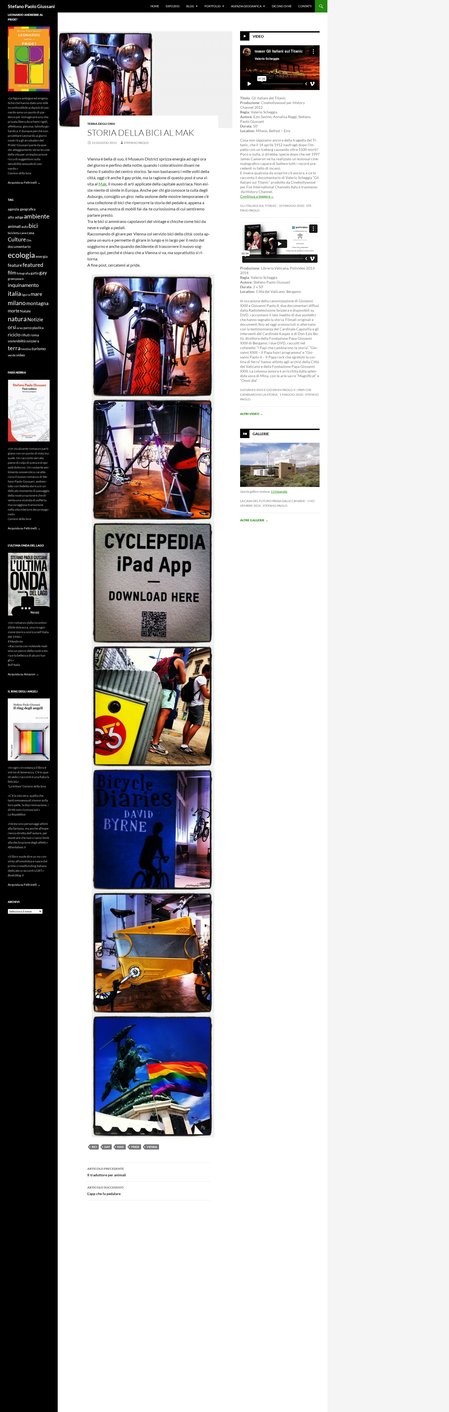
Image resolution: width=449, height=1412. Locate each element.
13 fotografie (279, 491)
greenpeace (16, 279)
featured (33, 264)
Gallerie (261, 434)
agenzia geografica (22, 209)
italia (14, 293)
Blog (190, 6)
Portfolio (212, 6)
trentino (26, 349)
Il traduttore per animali (106, 1172)
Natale (25, 311)
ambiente (37, 216)
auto (24, 227)
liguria (26, 295)
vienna (152, 1146)
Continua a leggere (257, 196)
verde (12, 355)
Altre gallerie (254, 520)
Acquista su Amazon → (23, 674)
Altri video (251, 414)
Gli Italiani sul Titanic (258, 206)
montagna (37, 303)
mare (36, 294)
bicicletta (13, 233)
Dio (29, 240)
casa (30, 233)
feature (15, 265)
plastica (38, 328)
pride (135, 1146)
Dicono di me (282, 6)
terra (14, 347)
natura (17, 319)
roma (34, 335)
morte (13, 310)
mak (120, 1146)
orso (20, 328)
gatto (35, 273)
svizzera (32, 341)
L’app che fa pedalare (105, 1190)
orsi (12, 327)
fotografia (23, 273)
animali (14, 226)
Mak (102, 183)
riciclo (14, 334)
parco (27, 328)
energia (42, 256)
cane (23, 233)
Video (258, 36)
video (20, 355)
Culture (17, 239)
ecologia (21, 254)
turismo (39, 348)
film (12, 272)
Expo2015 (173, 6)
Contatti (305, 6)
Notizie (35, 319)
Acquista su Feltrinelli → (24, 182)
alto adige (15, 217)
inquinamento (23, 285)
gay (107, 1146)
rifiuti (25, 335)
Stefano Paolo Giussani (31, 6)
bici (94, 1146)
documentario (19, 246)
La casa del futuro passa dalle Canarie (272, 501)
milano (17, 302)
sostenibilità (17, 341)
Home (154, 6)
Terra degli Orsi (101, 124)
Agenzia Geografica (246, 6)
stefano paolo (136, 143)
